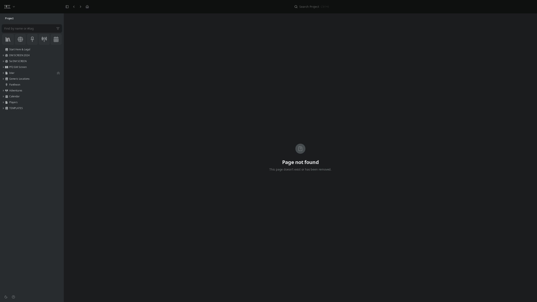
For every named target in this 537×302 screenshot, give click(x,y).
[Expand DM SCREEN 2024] (3, 55)
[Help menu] (13, 297)
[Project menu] (9, 7)
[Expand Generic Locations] (3, 78)
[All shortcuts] (8, 39)
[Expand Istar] (3, 73)
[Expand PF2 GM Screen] (3, 67)
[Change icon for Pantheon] (6, 84)
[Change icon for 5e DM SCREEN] (6, 61)
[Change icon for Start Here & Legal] (6, 49)
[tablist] (32, 18)
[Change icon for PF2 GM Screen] (6, 67)
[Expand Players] (3, 102)
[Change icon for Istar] (6, 73)
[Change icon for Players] (6, 102)
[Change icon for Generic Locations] (6, 78)
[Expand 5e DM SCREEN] (3, 61)
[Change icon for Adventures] (6, 90)
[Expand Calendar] (3, 96)
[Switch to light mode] (6, 297)
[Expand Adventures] (3, 90)
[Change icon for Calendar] (6, 96)
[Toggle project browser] (67, 6)
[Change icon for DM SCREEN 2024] (6, 55)
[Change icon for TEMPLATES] (6, 108)
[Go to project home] (87, 6)
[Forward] (80, 6)
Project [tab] (9, 18)
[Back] (73, 6)
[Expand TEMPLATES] (3, 108)
